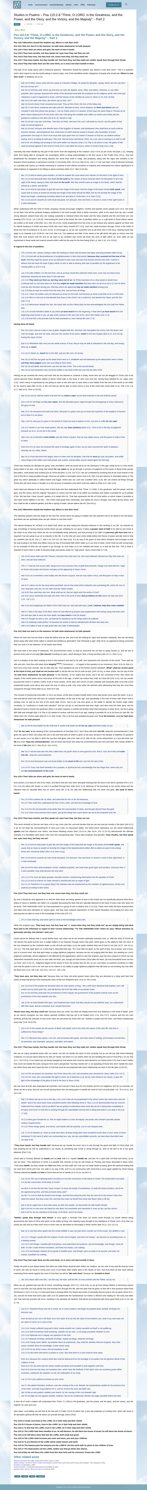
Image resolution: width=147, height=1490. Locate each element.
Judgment (41, 1476)
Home (30, 5)
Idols (32, 1476)
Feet (17, 1476)
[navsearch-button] (126, 5)
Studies (68, 5)
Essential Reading (56, 5)
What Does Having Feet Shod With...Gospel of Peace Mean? (31, 1461)
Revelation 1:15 (18, 1465)
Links (76, 5)
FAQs (83, 5)
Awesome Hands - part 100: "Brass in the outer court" (29, 1469)
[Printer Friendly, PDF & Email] (20, 31)
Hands (25, 1476)
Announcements (41, 5)
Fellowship (91, 5)
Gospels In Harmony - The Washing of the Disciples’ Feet (30, 1467)
